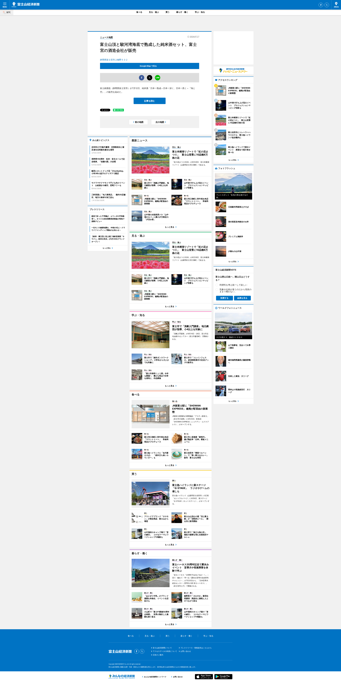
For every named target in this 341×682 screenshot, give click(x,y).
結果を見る (242, 298)
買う (168, 12)
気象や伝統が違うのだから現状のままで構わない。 (235, 290)
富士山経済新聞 (25, 4)
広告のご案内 (158, 655)
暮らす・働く (182, 12)
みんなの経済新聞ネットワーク (122, 677)
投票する (224, 298)
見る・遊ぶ (154, 12)
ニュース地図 (106, 37)
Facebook (321, 5)
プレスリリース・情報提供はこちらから (196, 648)
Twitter (326, 5)
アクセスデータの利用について (165, 651)
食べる (139, 12)
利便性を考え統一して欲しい (233, 285)
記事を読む (149, 101)
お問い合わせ (185, 651)
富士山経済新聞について (162, 648)
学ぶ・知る (200, 12)
